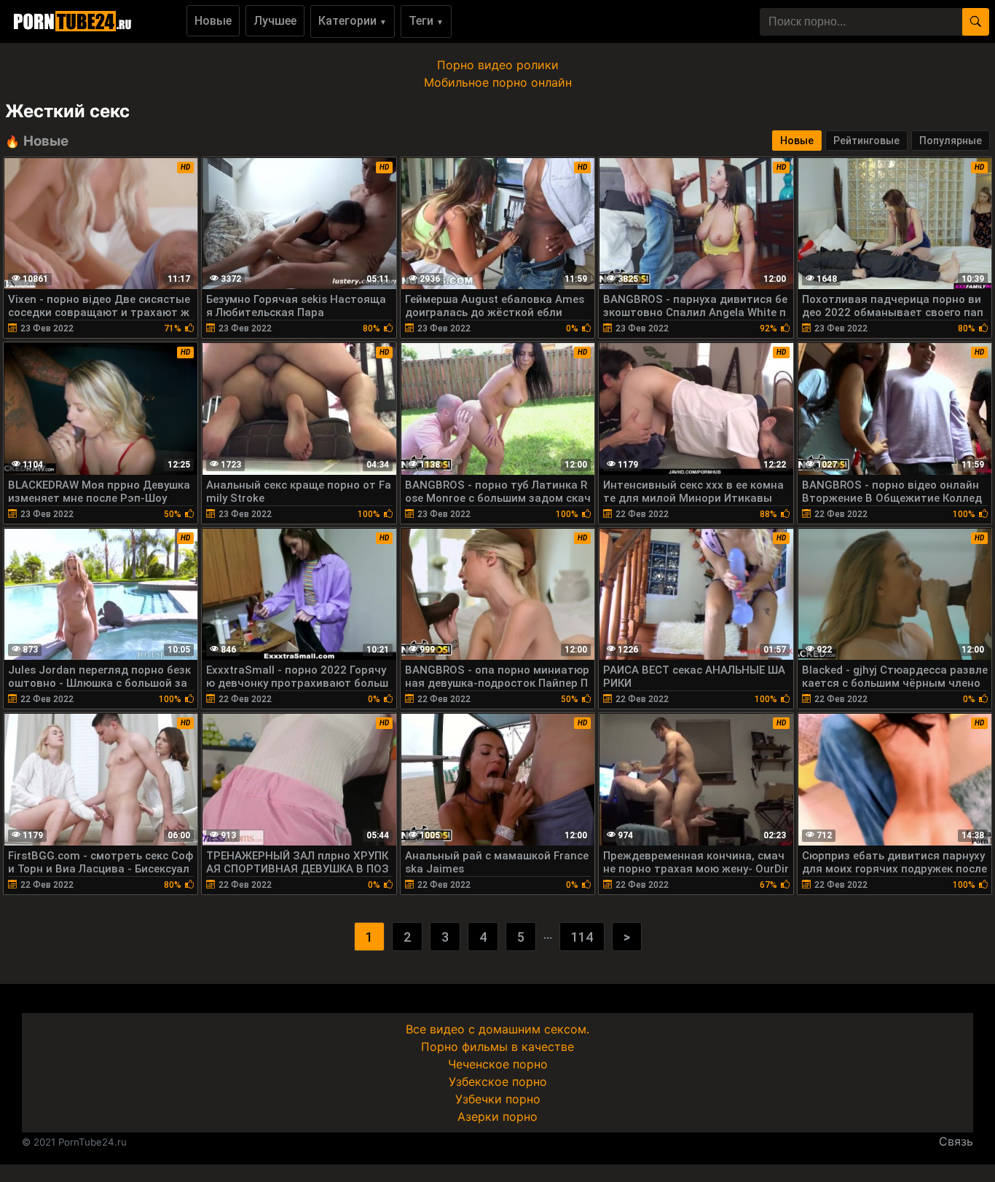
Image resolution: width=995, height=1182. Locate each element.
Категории (352, 21)
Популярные (950, 140)
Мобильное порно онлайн (498, 82)
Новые (213, 21)
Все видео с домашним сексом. (497, 1029)
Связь (956, 1141)
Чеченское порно (498, 1064)
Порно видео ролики (498, 65)
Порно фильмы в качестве (497, 1046)
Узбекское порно (498, 1081)
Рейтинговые (866, 140)
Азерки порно (497, 1116)
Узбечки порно (497, 1099)
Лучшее (274, 21)
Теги (426, 21)
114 (582, 937)
